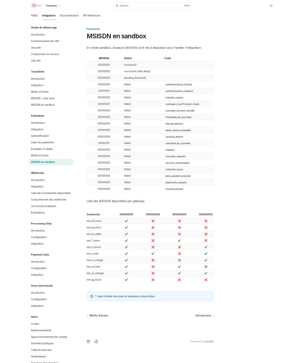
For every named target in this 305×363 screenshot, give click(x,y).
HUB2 (34, 15)
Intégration (49, 15)
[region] (150, 248)
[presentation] (53, 191)
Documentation (69, 15)
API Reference (91, 15)
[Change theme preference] (271, 5)
